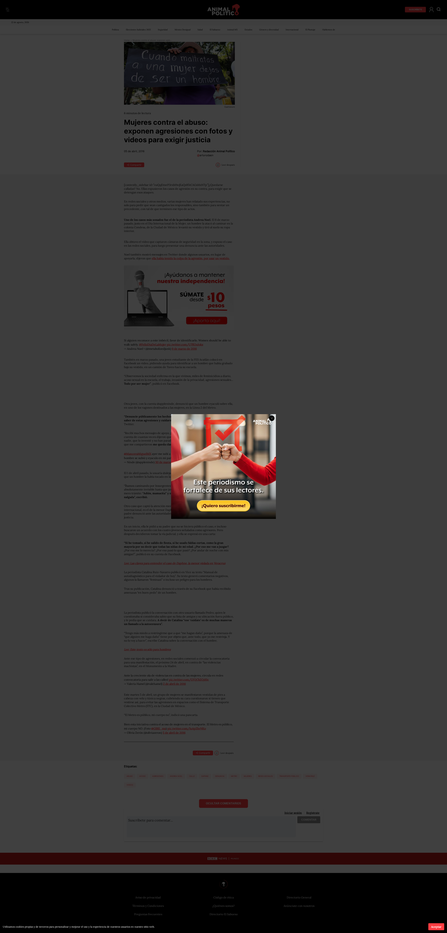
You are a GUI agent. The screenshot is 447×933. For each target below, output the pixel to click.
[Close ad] (271, 418)
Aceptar (436, 926)
